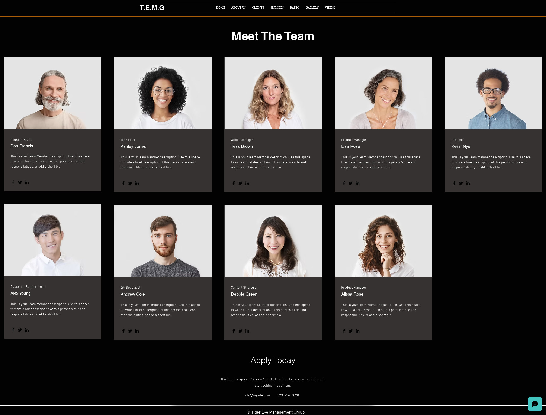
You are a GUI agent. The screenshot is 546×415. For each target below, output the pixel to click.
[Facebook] (13, 182)
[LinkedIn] (26, 182)
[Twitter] (20, 182)
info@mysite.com (257, 395)
